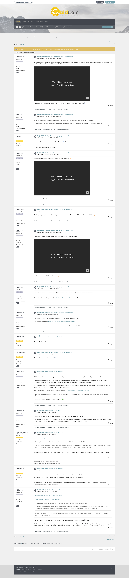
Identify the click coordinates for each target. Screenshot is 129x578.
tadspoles (20, 336)
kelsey (19, 136)
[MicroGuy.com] (18, 73)
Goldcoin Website (28, 27)
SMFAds (18, 569)
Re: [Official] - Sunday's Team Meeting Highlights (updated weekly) (55, 56)
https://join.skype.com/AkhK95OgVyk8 (78, 390)
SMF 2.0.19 (19, 567)
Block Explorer (68, 27)
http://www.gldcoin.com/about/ (63, 298)
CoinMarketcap (49, 27)
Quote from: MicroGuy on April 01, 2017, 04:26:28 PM (46, 438)
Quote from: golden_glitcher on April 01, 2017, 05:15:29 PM (48, 495)
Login (101, 2)
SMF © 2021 (25, 567)
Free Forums (25, 569)
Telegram (58, 27)
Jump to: (94, 549)
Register (110, 2)
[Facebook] (17, 27)
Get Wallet (39, 27)
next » (113, 42)
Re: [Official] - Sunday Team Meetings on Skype (49, 371)
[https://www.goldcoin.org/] (18, 366)
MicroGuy (20, 57)
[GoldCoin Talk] (64, 11)
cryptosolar (21, 352)
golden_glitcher (22, 433)
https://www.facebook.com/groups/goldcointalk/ (61, 321)
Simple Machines (33, 567)
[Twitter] (20, 27)
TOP (111, 568)
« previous (108, 42)
